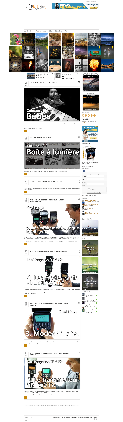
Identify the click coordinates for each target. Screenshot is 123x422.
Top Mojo (61, 417)
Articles (49, 31)
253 (71, 405)
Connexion (88, 1)
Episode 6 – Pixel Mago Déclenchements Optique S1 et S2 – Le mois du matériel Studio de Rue (49, 304)
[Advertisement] (61, 20)
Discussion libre (88, 200)
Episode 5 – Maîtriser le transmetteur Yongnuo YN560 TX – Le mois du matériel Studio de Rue (49, 354)
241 (45, 405)
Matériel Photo (58, 31)
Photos (31, 31)
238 (38, 405)
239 (41, 405)
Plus (25, 130)
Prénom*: (84, 176)
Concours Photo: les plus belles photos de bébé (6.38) (43, 82)
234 (30, 405)
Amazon (83, 122)
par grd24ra (85, 90)
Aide (65, 31)
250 (65, 405)
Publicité (57, 417)
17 (79, 182)
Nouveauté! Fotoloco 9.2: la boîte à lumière (40, 138)
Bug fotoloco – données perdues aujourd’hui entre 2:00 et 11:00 (46, 181)
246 (56, 405)
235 (32, 405)
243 (49, 405)
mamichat (64, 76)
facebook (96, 419)
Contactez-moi (74, 417)
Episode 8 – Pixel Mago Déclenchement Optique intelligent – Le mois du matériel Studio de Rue (47, 200)
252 (69, 405)
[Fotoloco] (36, 6)
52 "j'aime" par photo (91, 95)
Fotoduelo (38, 31)
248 (60, 405)
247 (58, 405)
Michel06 (38, 76)
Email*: (83, 179)
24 (79, 354)
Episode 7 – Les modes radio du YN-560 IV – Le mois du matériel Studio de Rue (48, 251)
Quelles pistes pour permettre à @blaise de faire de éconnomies (90, 204)
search (60, 1)
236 (34, 405)
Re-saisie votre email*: (84, 184)
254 (73, 405)
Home (54, 417)
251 (67, 405)
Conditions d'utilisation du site (83, 417)
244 (52, 405)
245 (54, 405)
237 (36, 405)
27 (79, 252)
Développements (67, 417)
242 (47, 405)
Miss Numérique (85, 123)
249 (62, 405)
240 (43, 405)
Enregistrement (93, 1)
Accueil (26, 31)
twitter (94, 419)
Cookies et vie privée (93, 417)
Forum (44, 31)
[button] (84, 170)
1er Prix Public (90, 76)
